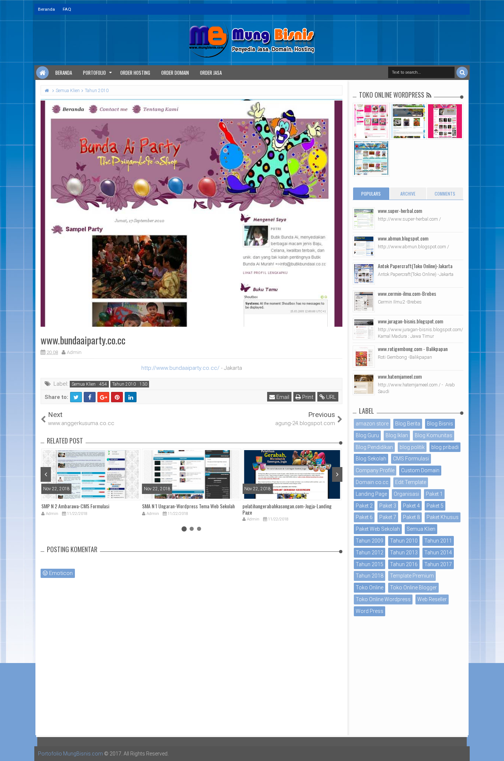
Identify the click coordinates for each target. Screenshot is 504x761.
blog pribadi (445, 447)
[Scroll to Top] (494, 748)
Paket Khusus (443, 517)
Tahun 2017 (438, 564)
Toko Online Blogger (413, 587)
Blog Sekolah (371, 459)
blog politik (412, 447)
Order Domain (175, 72)
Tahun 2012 (369, 552)
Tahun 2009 (369, 541)
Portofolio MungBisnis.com (70, 754)
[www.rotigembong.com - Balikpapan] (363, 356)
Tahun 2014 (438, 552)
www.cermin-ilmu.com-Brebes (407, 293)
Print (307, 397)
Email (282, 397)
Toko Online (369, 587)
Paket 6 (364, 517)
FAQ (67, 9)
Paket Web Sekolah (378, 529)
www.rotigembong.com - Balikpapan (413, 349)
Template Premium (412, 576)
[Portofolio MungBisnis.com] (42, 72)
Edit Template (410, 482)
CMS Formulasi (411, 459)
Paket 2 (364, 506)
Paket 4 (411, 506)
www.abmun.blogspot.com (403, 238)
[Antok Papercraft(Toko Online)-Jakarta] (363, 273)
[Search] (462, 72)
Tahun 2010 (124, 384)
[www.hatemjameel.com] (363, 384)
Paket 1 (434, 494)
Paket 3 (387, 506)
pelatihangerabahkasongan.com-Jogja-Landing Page (287, 509)
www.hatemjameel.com (400, 376)
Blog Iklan (397, 435)
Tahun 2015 (369, 564)
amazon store (372, 424)
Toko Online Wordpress (383, 599)
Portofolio (94, 72)
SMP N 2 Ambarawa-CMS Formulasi (75, 506)
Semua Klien (84, 384)
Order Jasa (211, 72)
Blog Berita (407, 424)
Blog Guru (367, 435)
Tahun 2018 (369, 576)
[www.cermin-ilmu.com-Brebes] (363, 301)
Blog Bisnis (440, 424)
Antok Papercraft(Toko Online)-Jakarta (415, 266)
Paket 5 (435, 506)
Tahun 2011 (438, 541)
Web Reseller (432, 599)
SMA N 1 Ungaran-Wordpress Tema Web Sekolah (188, 506)
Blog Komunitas (433, 435)
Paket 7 (387, 517)
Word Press (369, 611)
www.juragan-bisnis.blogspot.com (410, 321)
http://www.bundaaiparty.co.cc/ (180, 368)
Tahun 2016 (404, 564)
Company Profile (375, 470)
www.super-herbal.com (400, 210)
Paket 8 (411, 517)
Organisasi (406, 494)
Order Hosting (135, 72)
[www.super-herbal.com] (363, 218)
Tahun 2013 (404, 552)
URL (330, 397)
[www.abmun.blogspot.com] (363, 246)
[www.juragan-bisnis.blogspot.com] (363, 329)
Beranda (46, 9)
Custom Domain (420, 470)
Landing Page (371, 494)
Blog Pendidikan (374, 447)
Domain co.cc (372, 482)
